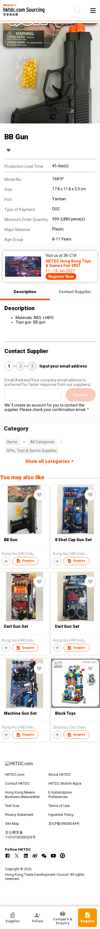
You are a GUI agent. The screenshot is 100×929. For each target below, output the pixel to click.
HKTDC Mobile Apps (64, 783)
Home (12, 442)
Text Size (12, 806)
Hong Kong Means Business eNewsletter (22, 794)
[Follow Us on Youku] (62, 855)
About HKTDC (59, 774)
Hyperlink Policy (61, 815)
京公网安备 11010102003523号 (20, 834)
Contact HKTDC (17, 783)
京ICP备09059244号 (64, 823)
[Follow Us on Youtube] (53, 855)
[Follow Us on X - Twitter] (16, 855)
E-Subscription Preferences (60, 794)
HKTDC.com (14, 774)
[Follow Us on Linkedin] (25, 855)
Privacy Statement (19, 815)
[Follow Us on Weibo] (35, 855)
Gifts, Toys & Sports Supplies (32, 450)
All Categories (42, 442)
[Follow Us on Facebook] (7, 855)
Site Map (12, 823)
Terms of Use (59, 806)
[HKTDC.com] (50, 766)
